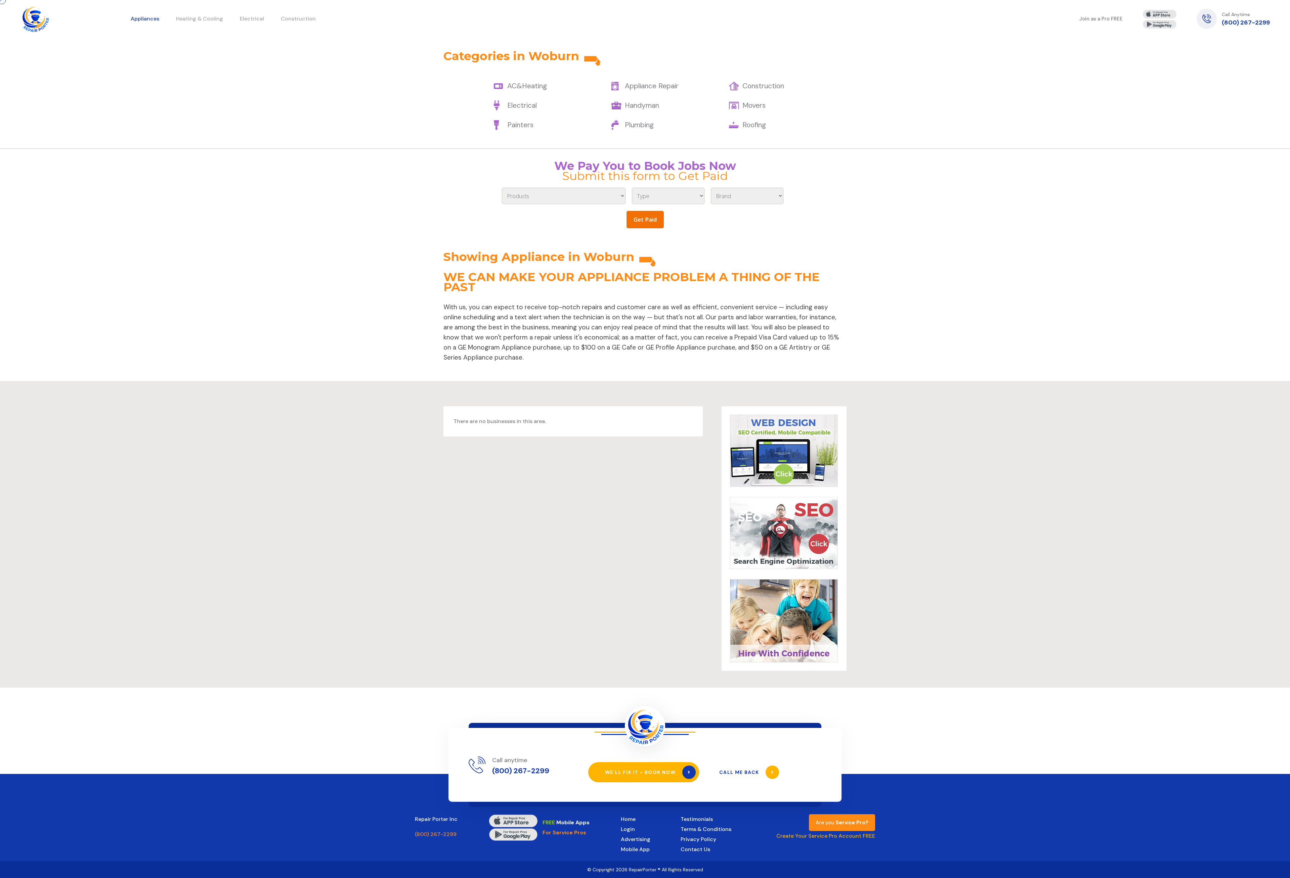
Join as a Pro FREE (1101, 18)
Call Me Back (740, 772)
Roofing (754, 125)
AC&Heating (527, 86)
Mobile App (635, 849)
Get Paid (645, 219)
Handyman (642, 105)
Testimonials (697, 819)
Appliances (145, 18)
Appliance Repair (652, 86)
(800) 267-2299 (1246, 22)
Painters (520, 125)
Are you (842, 822)
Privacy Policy (698, 839)
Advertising (635, 839)
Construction (763, 86)
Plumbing (639, 125)
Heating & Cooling (199, 18)
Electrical (522, 105)
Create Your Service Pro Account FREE (825, 835)
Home (628, 819)
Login (628, 829)
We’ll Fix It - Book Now (641, 772)
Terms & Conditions (706, 829)
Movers (754, 105)
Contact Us (695, 849)
